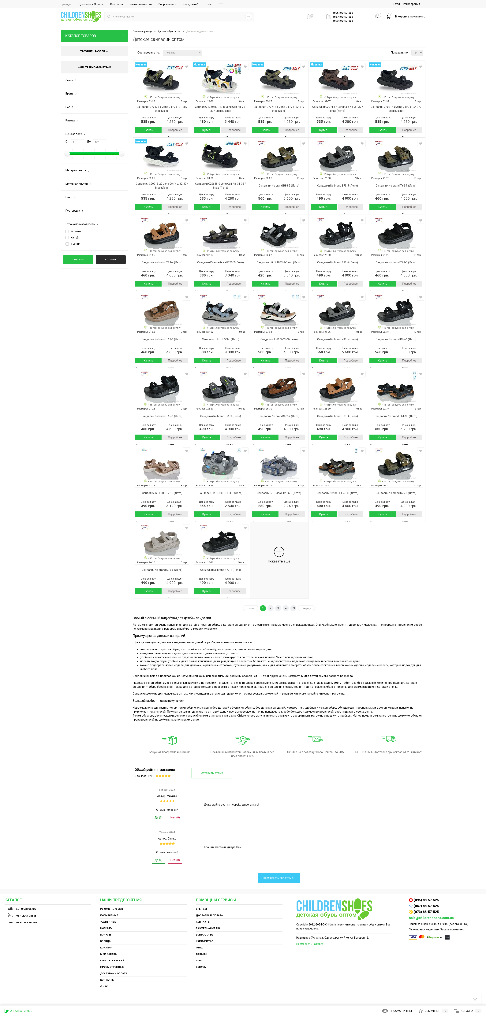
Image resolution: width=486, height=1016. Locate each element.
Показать (78, 259)
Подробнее (175, 130)
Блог (199, 960)
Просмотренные (112, 967)
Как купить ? (191, 4)
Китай (75, 237)
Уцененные (108, 921)
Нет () (175, 817)
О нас (208, 4)
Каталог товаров (80, 36)
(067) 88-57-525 (426, 906)
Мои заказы (108, 954)
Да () (159, 817)
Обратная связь (20, 1010)
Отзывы (201, 954)
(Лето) (165, 110)
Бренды (66, 4)
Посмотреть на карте (309, 943)
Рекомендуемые (112, 908)
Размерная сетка (141, 4)
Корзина (106, 947)
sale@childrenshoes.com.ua (431, 918)
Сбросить (110, 259)
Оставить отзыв (212, 773)
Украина (76, 231)
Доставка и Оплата (91, 4)
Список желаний (112, 960)
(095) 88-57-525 (426, 900)
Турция (75, 243)
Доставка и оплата (113, 973)
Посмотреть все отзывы (279, 878)
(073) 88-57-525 (426, 912)
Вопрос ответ (167, 4)
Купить (148, 130)
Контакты (116, 4)
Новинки (106, 928)
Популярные (109, 915)
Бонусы (105, 934)
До (89, 141)
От (67, 141)
